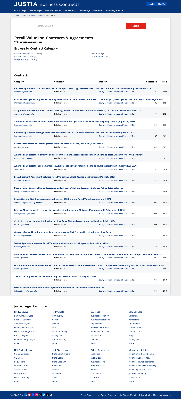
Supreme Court (21, 365)
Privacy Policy (145, 395)
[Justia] (26, 4)
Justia (16, 15)
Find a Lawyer (20, 10)
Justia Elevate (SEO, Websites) (142, 365)
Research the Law (52, 10)
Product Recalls (97, 365)
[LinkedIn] (25, 394)
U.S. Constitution (22, 354)
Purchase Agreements (23, 92)
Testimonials (135, 377)
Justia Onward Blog (137, 373)
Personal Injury (59, 339)
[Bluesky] (43, 394)
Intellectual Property (99, 327)
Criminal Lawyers (22, 323)
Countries (95, 377)
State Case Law (59, 361)
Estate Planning (59, 331)
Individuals (58, 311)
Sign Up (161, 4)
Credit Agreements (21, 147)
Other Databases (99, 350)
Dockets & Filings (22, 377)
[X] (47, 394)
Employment (96, 323)
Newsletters (98, 10)
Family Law (57, 335)
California (56, 365)
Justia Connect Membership (141, 354)
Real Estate (96, 53)
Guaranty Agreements (23, 158)
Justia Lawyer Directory (139, 357)
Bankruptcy (57, 315)
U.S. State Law (60, 350)
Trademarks (96, 373)
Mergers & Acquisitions (25, 59)
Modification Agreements (24, 180)
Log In (151, 4)
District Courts (21, 373)
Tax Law (94, 339)
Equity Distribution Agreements (26, 191)
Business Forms (97, 361)
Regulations (19, 361)
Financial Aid (134, 323)
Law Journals (135, 331)
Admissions (134, 319)
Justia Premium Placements (141, 361)
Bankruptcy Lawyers (23, 315)
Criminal (56, 319)
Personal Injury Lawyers (25, 339)
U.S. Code (18, 357)
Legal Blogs (95, 357)
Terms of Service (130, 395)
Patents (94, 369)
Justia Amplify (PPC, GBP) (140, 369)
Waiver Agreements (22, 246)
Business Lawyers (22, 319)
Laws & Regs (84, 10)
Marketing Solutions (115, 10)
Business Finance (22, 53)
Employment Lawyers (24, 327)
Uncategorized (98, 56)
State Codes (57, 357)
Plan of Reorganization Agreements (28, 202)
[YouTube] (29, 394)
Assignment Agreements (24, 114)
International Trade (99, 331)
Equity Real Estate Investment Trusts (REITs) (117, 92)
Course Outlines (136, 327)
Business (95, 311)
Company (112, 395)
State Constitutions (61, 354)
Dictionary (133, 315)
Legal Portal (101, 395)
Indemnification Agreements (25, 291)
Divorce (55, 323)
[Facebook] (33, 394)
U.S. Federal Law (23, 350)
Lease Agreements (21, 258)
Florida (55, 369)
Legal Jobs (95, 354)
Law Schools (70, 10)
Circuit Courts (20, 369)
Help (120, 395)
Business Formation (99, 315)
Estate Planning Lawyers (25, 331)
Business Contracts (35, 15)
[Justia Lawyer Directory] (50, 394)
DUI (54, 327)
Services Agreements (22, 169)
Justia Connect (87, 395)
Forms (23, 15)
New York (56, 373)
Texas (55, 377)
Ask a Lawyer (36, 10)
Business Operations (24, 56)
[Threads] (40, 394)
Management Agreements (24, 103)
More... (17, 343)
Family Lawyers (21, 335)
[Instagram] (36, 394)
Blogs (131, 335)
